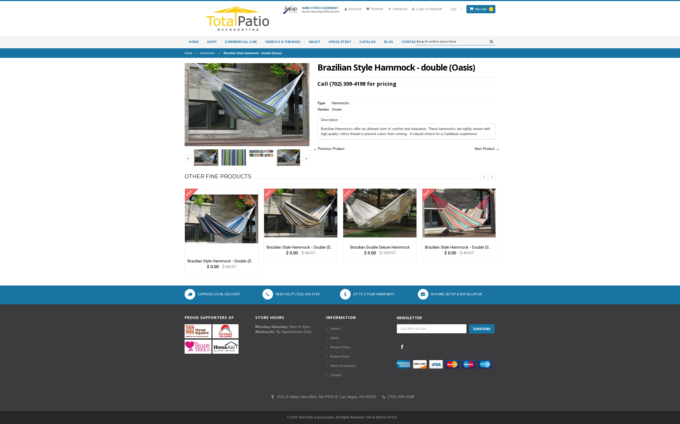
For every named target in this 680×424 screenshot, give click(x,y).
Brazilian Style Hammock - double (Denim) (222, 261)
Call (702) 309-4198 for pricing (356, 83)
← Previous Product (329, 149)
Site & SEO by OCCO (381, 417)
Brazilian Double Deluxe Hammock (380, 247)
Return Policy (340, 356)
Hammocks (207, 53)
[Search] (491, 41)
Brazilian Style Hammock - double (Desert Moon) (301, 247)
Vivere (337, 109)
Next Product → (487, 149)
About (334, 338)
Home (188, 53)
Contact (335, 375)
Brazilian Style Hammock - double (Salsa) (459, 247)
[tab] (329, 120)
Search (335, 329)
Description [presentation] (329, 120)
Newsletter (409, 317)
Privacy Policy (340, 347)
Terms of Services (343, 366)
